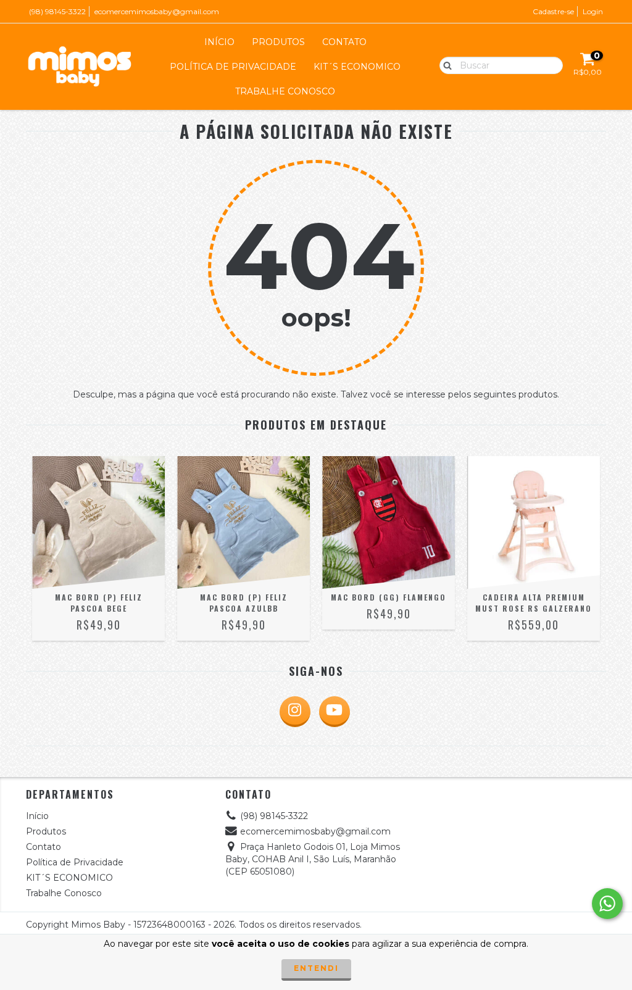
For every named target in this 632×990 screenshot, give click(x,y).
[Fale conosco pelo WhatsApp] (607, 903)
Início (219, 42)
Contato (344, 42)
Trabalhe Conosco (285, 91)
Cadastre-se (553, 11)
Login (593, 11)
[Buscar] (444, 65)
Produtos (278, 42)
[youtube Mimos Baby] (334, 711)
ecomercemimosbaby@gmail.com (156, 11)
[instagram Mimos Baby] (295, 711)
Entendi (316, 968)
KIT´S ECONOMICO (357, 66)
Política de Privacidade (233, 66)
